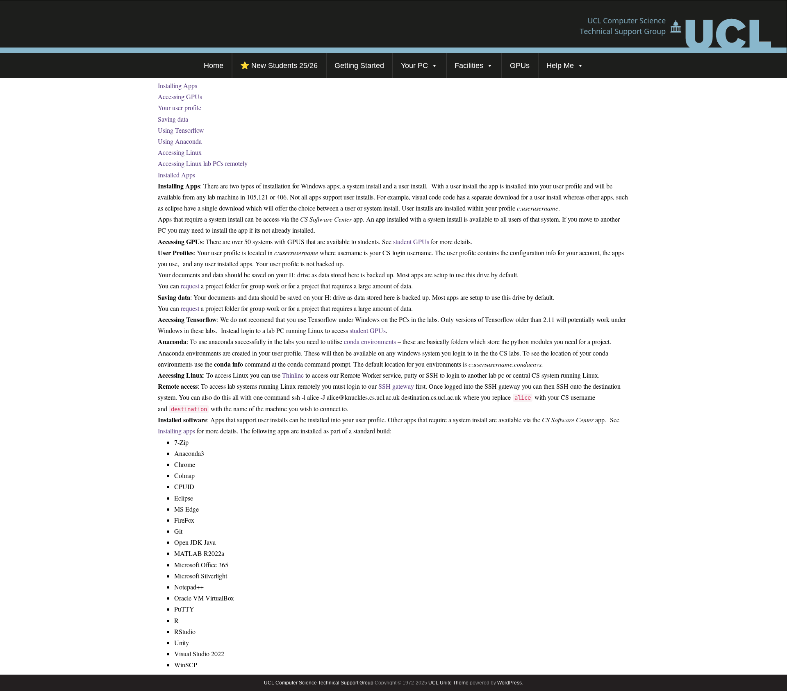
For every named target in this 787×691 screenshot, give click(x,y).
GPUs (520, 65)
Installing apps (176, 430)
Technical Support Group (345, 683)
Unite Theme (454, 683)
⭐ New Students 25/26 (279, 65)
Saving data (173, 119)
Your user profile (179, 107)
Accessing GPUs (180, 96)
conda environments (370, 341)
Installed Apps (176, 174)
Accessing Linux (180, 152)
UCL (433, 683)
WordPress (509, 683)
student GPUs (411, 241)
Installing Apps (177, 85)
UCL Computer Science (290, 683)
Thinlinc (293, 375)
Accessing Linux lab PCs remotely (203, 163)
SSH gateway (396, 386)
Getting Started (359, 65)
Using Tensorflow (181, 130)
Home (213, 65)
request (190, 285)
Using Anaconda (180, 141)
